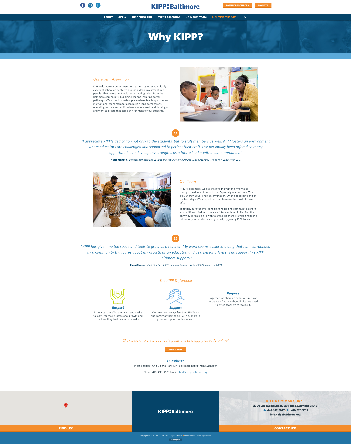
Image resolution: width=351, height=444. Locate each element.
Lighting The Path (224, 17)
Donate (263, 5)
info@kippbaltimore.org (285, 414)
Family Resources (237, 5)
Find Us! (66, 428)
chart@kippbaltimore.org (193, 372)
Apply (122, 17)
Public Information (204, 436)
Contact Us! (285, 428)
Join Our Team (196, 17)
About (108, 17)
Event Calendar (169, 17)
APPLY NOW (175, 349)
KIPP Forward (142, 17)
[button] (66, 405)
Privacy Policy (189, 436)
